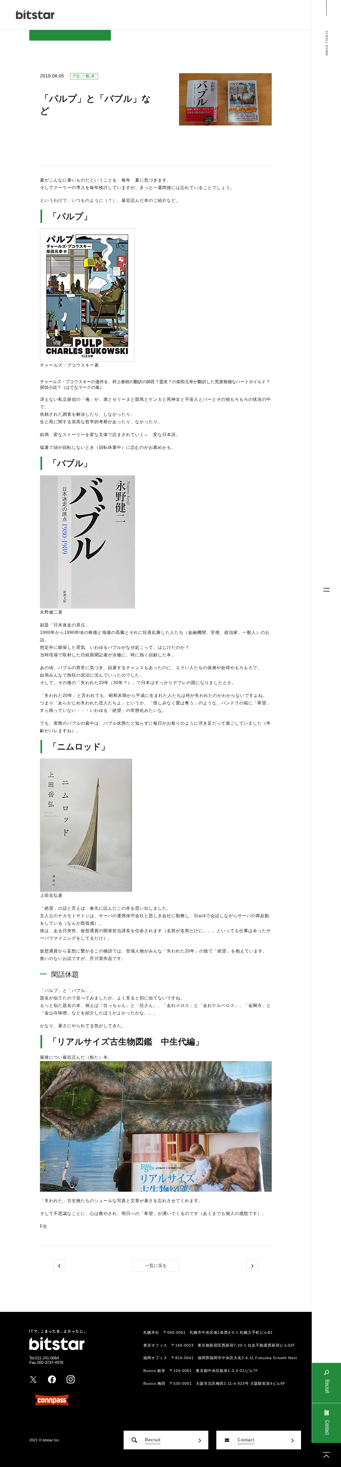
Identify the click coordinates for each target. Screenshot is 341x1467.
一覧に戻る (156, 1265)
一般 (85, 76)
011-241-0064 (47, 1358)
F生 (76, 76)
